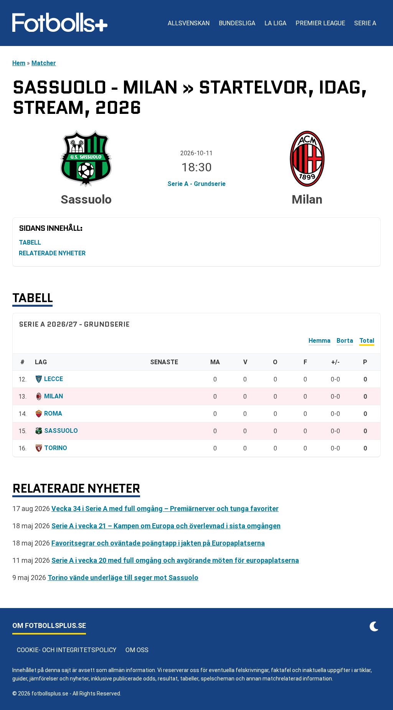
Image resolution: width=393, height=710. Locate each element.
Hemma (319, 340)
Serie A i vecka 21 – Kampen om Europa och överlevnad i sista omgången (166, 526)
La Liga (275, 23)
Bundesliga (237, 23)
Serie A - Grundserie (196, 183)
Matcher (43, 63)
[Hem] (59, 23)
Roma (53, 413)
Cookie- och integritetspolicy (66, 650)
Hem (18, 63)
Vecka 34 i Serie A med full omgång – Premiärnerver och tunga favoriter (165, 509)
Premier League (320, 23)
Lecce (53, 379)
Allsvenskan (189, 23)
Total (366, 340)
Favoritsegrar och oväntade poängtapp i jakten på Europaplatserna (158, 543)
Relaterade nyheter (52, 253)
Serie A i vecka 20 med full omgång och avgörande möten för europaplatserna (175, 560)
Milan (53, 396)
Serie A (365, 23)
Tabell (30, 242)
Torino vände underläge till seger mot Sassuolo (123, 578)
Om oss (137, 650)
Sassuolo (61, 430)
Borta (345, 340)
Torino (55, 448)
